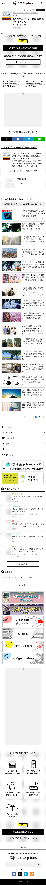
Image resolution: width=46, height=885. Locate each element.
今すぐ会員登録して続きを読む (24, 48)
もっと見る (23, 564)
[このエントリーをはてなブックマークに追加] (26, 874)
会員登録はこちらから (24, 832)
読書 (7, 444)
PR (43, 218)
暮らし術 (9, 433)
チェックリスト (18, 577)
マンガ (8, 449)
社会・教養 (10, 438)
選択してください (32, 171)
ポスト (41, 10)
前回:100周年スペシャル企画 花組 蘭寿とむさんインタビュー (11, 83)
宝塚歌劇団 (21, 179)
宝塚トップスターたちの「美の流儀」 (25, 13)
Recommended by (29, 417)
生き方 (8, 427)
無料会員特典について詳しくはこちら (23, 838)
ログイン (23, 62)
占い (30, 577)
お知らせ (9, 455)
